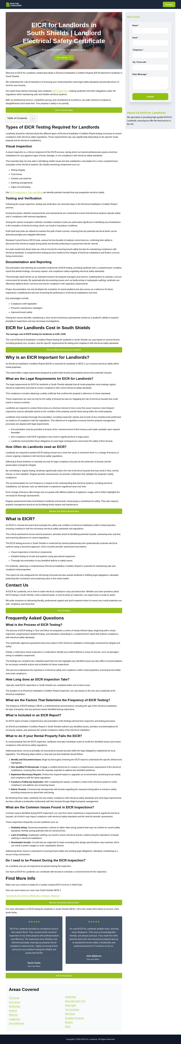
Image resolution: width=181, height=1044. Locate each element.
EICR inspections (60, 91)
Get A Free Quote (64, 976)
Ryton (68, 1026)
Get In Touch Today (64, 110)
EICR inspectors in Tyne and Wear (26, 192)
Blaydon (69, 1022)
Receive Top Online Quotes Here (64, 511)
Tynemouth (11, 896)
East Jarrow (22, 896)
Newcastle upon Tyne (75, 1001)
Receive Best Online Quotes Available (64, 350)
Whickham (70, 1014)
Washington (70, 1005)
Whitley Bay (34, 896)
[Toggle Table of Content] (31, 118)
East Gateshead (16, 1023)
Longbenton (14, 1019)
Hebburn (45, 896)
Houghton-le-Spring (74, 1018)
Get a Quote (62, 57)
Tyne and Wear (72, 1009)
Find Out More (64, 610)
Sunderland (70, 997)
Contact (169, 4)
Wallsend (55, 896)
